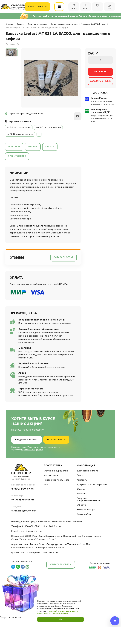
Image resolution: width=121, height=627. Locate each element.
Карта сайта (84, 514)
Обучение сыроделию (56, 471)
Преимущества (17, 156)
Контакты (82, 480)
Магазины (82, 494)
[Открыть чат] (114, 620)
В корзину (100, 72)
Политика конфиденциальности (89, 499)
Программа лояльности (56, 480)
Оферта (81, 505)
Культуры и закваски (37, 24)
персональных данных (32, 450)
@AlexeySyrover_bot (23, 511)
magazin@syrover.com (30, 531)
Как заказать (51, 475)
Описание (14, 147)
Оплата (49, 147)
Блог (46, 484)
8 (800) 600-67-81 (22, 489)
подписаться (56, 440)
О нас (80, 475)
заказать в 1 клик (100, 81)
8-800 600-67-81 (31, 526)
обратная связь (60, 564)
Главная (9, 24)
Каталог (20, 24)
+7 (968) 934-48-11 (22, 500)
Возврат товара (86, 509)
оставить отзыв (63, 257)
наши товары (35, 7)
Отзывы (32, 147)
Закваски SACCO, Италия (93, 24)
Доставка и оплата (87, 471)
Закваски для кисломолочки (64, 24)
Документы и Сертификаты (92, 484)
